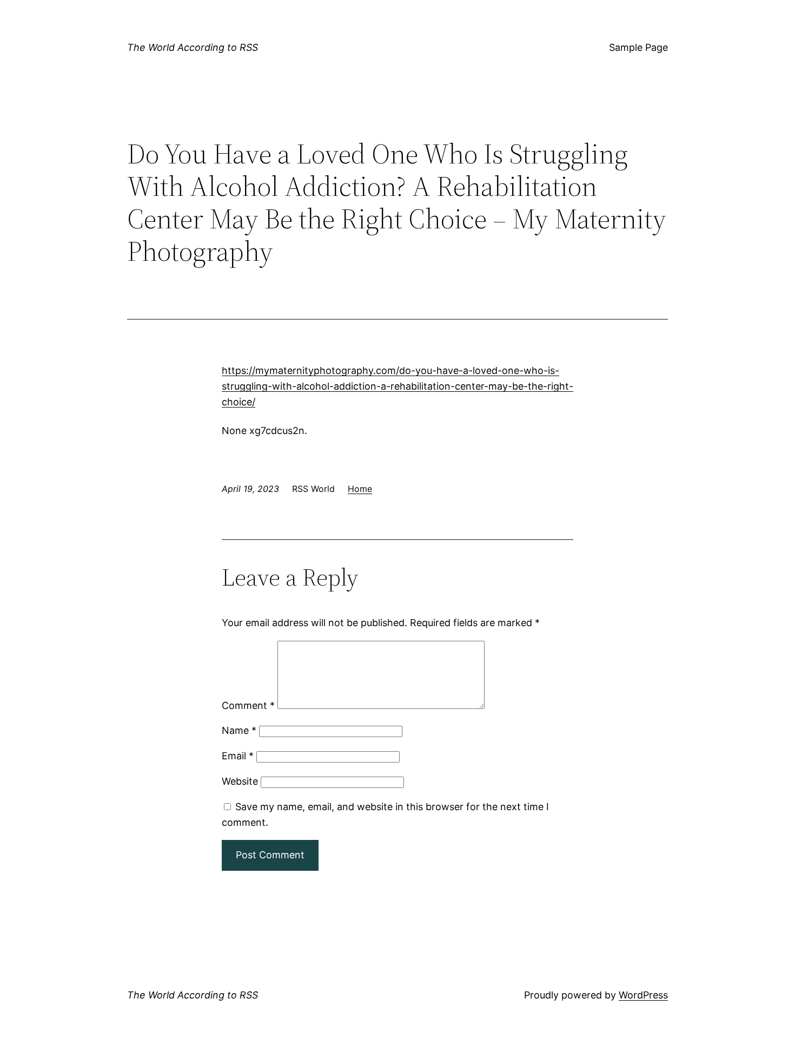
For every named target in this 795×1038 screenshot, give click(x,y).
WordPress (643, 995)
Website (240, 781)
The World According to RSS (192, 47)
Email (238, 755)
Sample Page (638, 47)
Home (360, 488)
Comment (248, 705)
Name (239, 730)
